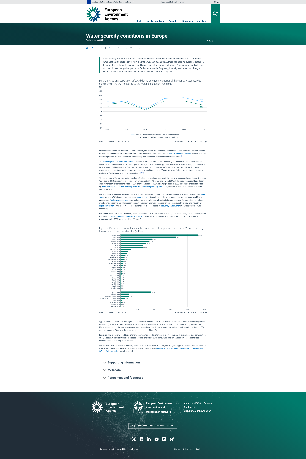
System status (188, 449)
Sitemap (177, 449)
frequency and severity (170, 206)
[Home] (87, 48)
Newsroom (187, 21)
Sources (110, 141)
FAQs (198, 403)
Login (198, 449)
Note (101, 141)
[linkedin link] (149, 439)
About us (201, 21)
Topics (140, 21)
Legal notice (133, 449)
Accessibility (121, 449)
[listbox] (110, 2)
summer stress (143, 197)
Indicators (111, 48)
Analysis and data (155, 21)
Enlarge (203, 141)
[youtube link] (157, 439)
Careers (208, 403)
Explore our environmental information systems (152, 425)
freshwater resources (119, 200)
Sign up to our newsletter (197, 411)
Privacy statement (107, 449)
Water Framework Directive (180, 153)
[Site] (107, 14)
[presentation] (181, 157)
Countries (173, 21)
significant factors (107, 206)
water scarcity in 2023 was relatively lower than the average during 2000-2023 (134, 187)
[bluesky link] (172, 439)
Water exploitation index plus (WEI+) (118, 161)
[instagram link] (164, 439)
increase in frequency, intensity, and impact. (126, 216)
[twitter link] (134, 439)
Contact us (189, 407)
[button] (153, 362)
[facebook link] (142, 439)
